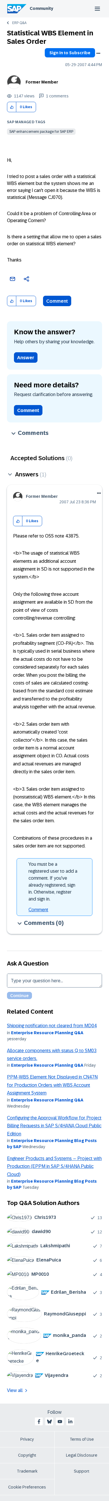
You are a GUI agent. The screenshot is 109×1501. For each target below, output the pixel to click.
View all (15, 1390)
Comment (57, 301)
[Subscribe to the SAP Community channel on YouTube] (60, 1421)
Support (82, 1471)
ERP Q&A (19, 23)
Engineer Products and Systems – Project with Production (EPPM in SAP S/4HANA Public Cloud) (54, 1166)
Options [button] (98, 53)
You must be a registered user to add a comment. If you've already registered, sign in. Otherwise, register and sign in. (52, 881)
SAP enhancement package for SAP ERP (41, 132)
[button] (11, 107)
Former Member (42, 82)
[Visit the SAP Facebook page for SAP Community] (39, 1421)
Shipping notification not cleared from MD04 (52, 1025)
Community (41, 8)
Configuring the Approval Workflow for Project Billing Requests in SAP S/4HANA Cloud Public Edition (54, 1125)
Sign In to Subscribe (69, 52)
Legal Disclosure (81, 1455)
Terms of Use (82, 1439)
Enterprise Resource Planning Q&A (47, 1032)
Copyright (27, 1455)
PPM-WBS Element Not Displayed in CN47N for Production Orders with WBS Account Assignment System (52, 1085)
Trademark (27, 1471)
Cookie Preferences (27, 1487)
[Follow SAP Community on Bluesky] (49, 1421)
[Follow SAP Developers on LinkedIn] (70, 1421)
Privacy (27, 1439)
